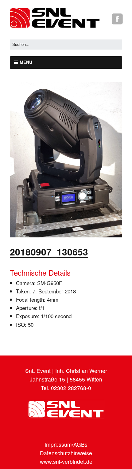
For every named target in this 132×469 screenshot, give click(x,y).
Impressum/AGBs (66, 444)
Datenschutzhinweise (66, 453)
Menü (26, 62)
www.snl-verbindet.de (66, 461)
